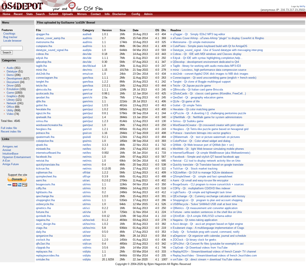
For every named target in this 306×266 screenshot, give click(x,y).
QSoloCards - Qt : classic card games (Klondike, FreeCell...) (209, 93)
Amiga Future (10, 164)
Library (11, 99)
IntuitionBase (10, 153)
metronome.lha (45, 42)
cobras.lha (42, 54)
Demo (10, 75)
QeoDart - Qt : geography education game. (198, 97)
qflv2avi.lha (43, 243)
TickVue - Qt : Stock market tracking (195, 168)
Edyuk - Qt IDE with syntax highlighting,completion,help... (208, 57)
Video (10, 113)
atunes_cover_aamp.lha (50, 38)
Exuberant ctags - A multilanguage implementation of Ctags (208, 227)
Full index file (9, 128)
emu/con (88, 73)
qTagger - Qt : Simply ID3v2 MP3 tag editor (199, 34)
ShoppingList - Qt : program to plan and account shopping (207, 200)
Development (14, 78)
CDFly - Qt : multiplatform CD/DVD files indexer (201, 188)
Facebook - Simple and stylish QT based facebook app (206, 156)
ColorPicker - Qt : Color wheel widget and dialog (201, 140)
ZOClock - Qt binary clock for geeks (194, 239)
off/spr (86, 176)
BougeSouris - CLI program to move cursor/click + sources (208, 184)
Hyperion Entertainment (16, 157)
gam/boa (88, 77)
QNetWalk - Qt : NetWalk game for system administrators (207, 117)
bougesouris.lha (45, 184)
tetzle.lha (41, 85)
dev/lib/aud (89, 65)
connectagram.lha (46, 77)
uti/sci (86, 208)
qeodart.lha (42, 97)
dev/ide (87, 54)
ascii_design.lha (45, 223)
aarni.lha (41, 180)
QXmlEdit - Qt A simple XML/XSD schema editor (202, 216)
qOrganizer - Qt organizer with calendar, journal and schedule (209, 235)
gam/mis (88, 101)
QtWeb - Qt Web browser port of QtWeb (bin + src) (203, 144)
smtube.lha (42, 259)
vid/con (87, 243)
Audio (10, 67)
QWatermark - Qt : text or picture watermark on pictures (206, 137)
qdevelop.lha (43, 61)
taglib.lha (41, 65)
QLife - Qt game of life (186, 101)
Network (11, 103)
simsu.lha (42, 121)
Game (10, 92)
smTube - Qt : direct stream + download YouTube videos (207, 259)
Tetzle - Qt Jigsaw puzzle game (192, 85)
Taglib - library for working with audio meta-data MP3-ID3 (207, 65)
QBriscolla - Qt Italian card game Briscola (198, 89)
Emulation (13, 89)
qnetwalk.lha (43, 117)
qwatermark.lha (45, 137)
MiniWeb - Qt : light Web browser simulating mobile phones (208, 148)
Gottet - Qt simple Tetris (187, 105)
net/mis (87, 156)
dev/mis (87, 69)
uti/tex (86, 216)
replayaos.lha (44, 251)
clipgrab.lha (43, 247)
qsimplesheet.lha (46, 176)
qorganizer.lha (44, 235)
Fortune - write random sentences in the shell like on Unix (207, 212)
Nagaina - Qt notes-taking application (195, 219)
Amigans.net (10, 146)
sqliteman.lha (44, 172)
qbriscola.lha (43, 89)
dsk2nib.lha (43, 73)
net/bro (87, 144)
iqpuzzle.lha (43, 113)
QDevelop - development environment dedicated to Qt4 (206, 61)
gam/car (87, 89)
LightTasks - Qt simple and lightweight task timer (202, 192)
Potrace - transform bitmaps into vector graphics (202, 133)
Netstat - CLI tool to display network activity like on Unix (207, 160)
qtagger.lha (42, 34)
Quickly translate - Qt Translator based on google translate (208, 164)
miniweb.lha (43, 148)
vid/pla (87, 251)
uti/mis (87, 184)
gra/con (87, 133)
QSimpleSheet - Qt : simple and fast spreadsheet (202, 176)
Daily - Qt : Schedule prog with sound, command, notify (206, 231)
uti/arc (86, 180)
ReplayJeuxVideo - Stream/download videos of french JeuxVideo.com (215, 255)
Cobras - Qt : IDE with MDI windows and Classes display (207, 54)
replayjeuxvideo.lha (47, 255)
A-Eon (6, 160)
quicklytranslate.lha (47, 164)
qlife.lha (40, 101)
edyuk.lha (42, 57)
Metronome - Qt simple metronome (194, 42)
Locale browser (11, 40)
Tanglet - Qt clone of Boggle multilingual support (202, 81)
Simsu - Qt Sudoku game (188, 121)
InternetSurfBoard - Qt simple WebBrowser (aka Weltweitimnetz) (211, 152)
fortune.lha (42, 212)
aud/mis (87, 38)
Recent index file (11, 131)
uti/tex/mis (89, 223)
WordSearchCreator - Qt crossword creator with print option (208, 125)
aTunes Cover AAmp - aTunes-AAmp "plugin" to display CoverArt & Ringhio (218, 38)
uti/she (87, 212)
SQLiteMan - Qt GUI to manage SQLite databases (203, 172)
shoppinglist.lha (45, 200)
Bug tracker (9, 37)
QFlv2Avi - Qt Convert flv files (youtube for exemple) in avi (208, 243)
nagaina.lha (43, 219)
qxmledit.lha (43, 216)
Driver (10, 85)
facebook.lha (43, 156)
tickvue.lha (42, 168)
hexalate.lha (43, 109)
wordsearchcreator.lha (49, 125)
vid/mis (87, 247)
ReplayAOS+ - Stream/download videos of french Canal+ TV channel (214, 251)
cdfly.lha (41, 188)
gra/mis (87, 140)
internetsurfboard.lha (48, 152)
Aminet (6, 150)
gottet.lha (41, 105)
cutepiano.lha (44, 46)
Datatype (12, 71)
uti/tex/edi (89, 219)
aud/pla (87, 50)
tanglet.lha (42, 81)
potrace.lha (42, 133)
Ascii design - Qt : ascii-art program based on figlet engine (208, 223)
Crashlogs (8, 33)
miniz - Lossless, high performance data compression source (209, 69)
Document (13, 82)
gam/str (87, 129)
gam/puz (88, 105)
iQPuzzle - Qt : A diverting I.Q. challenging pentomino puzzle (209, 113)
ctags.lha (41, 227)
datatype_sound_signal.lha (52, 50)
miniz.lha (41, 69)
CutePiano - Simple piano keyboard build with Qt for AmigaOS (210, 46)
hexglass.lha (43, 129)
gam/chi (87, 97)
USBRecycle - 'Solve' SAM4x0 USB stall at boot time (205, 204)
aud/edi (87, 34)
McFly (302, 6)
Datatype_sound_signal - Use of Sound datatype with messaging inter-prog (218, 50)
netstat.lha (42, 160)
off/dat (86, 172)
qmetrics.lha (43, 208)
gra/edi (87, 137)
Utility (10, 110)
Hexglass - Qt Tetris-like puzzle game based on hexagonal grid (210, 129)
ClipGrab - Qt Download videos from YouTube (200, 247)
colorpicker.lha (44, 140)
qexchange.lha (44, 196)
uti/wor (87, 231)
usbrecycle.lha (44, 204)
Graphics (12, 96)
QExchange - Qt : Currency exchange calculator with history (209, 196)
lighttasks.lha (44, 192)
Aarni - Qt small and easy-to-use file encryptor (200, 180)
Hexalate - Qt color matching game (194, 109)
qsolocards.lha (44, 93)
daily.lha (41, 231)
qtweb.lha (41, 144)
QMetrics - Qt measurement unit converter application (205, 208)
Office (10, 106)
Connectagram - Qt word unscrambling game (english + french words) (214, 77)
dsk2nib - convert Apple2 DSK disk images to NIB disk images (210, 73)
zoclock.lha (43, 239)
